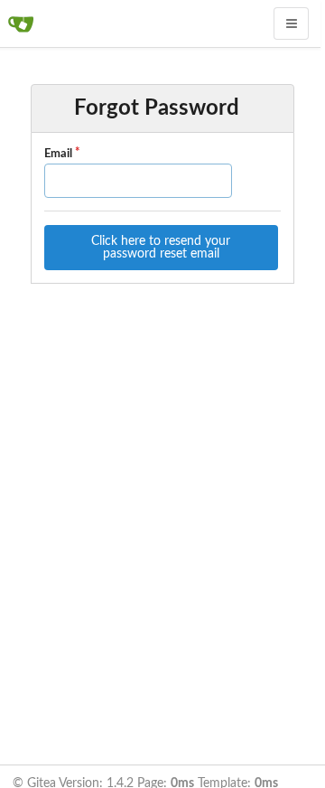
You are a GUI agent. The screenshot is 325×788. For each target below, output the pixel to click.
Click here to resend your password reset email (160, 247)
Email (58, 154)
